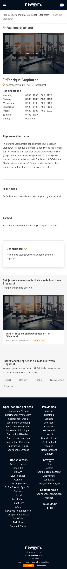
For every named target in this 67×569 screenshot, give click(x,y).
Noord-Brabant (49, 450)
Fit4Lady (18, 491)
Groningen (49, 411)
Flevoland (49, 426)
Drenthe (49, 419)
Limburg (49, 453)
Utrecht (49, 434)
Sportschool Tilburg (18, 446)
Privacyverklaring (33, 555)
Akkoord (28, 566)
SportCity (18, 518)
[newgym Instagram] (51, 508)
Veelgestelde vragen (49, 483)
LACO (18, 507)
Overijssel (32, 15)
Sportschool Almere (18, 411)
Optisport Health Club (18, 514)
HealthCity (18, 503)
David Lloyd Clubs (18, 483)
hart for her (18, 499)
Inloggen (49, 497)
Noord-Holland (49, 438)
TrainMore (18, 522)
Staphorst (44, 15)
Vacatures (49, 479)
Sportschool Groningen (18, 430)
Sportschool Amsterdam (18, 415)
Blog (49, 464)
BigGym (18, 472)
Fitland (18, 495)
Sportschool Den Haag (18, 422)
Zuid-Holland (49, 442)
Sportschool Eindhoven (18, 426)
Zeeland (49, 446)
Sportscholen (18, 15)
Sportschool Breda (18, 419)
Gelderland (49, 430)
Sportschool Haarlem (18, 434)
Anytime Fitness (18, 464)
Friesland (49, 415)
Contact (49, 468)
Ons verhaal (49, 475)
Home (6, 15)
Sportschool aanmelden (49, 494)
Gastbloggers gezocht (48, 472)
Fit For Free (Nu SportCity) (18, 487)
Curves (18, 479)
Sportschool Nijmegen (18, 438)
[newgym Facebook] (47, 508)
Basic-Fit (18, 468)
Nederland (12, 340)
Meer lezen (41, 566)
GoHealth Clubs (18, 526)
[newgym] (33, 4)
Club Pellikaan (18, 475)
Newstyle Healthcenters (18, 510)
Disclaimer (33, 559)
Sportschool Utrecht (18, 450)
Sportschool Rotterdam (18, 442)
